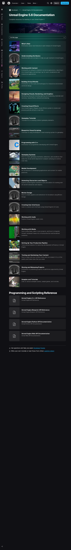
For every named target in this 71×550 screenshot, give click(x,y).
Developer (15, 10)
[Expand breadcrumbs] (20, 10)
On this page (14, 37)
